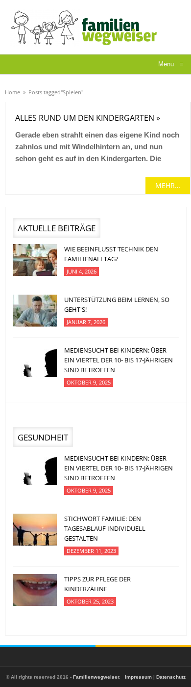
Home (12, 92)
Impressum (138, 677)
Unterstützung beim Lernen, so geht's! (116, 304)
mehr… (167, 185)
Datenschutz (171, 677)
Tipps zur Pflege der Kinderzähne (97, 584)
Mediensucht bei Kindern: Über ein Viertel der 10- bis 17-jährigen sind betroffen (118, 360)
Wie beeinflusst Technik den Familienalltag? (111, 254)
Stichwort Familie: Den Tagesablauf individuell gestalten (104, 528)
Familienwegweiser (96, 677)
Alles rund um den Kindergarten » (87, 117)
